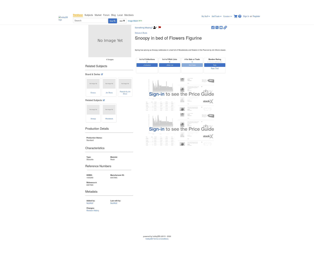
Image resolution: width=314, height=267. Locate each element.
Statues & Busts (141, 33)
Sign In (246, 16)
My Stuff (205, 16)
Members (129, 14)
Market (98, 14)
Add (121, 21)
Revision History (92, 210)
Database (78, 14)
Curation (226, 16)
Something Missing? (144, 27)
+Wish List (169, 65)
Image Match (135, 21)
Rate (214, 65)
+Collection (147, 65)
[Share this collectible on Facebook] (213, 27)
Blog (113, 14)
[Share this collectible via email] (221, 27)
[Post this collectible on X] (217, 27)
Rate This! (215, 68)
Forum (106, 14)
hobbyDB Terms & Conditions (157, 238)
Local (120, 14)
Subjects (89, 14)
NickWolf (89, 203)
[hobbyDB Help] (239, 15)
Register (256, 16)
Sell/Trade (216, 16)
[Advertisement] (157, 6)
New (112, 21)
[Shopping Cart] (235, 15)
